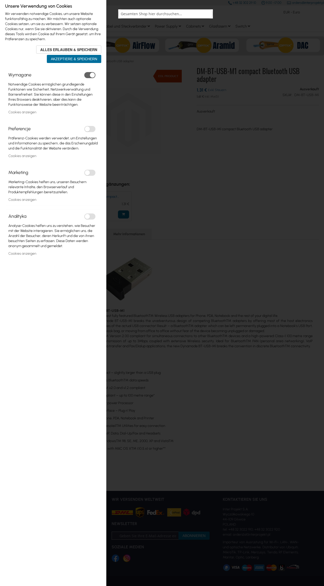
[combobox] (165, 13)
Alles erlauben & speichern (68, 49)
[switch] (89, 75)
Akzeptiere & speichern (74, 59)
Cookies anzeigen (22, 112)
